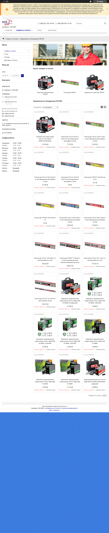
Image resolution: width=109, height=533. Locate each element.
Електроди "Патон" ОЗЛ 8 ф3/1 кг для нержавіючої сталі (45, 259)
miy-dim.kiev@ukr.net (10, 111)
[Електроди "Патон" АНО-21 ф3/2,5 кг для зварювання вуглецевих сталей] (70, 124)
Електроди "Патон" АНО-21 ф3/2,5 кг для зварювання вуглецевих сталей (70, 139)
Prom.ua (64, 406)
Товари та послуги (12, 39)
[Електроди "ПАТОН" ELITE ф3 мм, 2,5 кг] (95, 165)
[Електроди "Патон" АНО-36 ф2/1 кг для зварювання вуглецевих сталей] (70, 205)
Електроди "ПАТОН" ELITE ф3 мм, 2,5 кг (94, 178)
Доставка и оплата (10, 60)
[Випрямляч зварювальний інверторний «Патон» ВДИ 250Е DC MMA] (70, 367)
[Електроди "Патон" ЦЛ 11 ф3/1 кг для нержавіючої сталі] (95, 245)
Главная (8, 30)
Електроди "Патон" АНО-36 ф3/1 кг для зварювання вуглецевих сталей (45, 179)
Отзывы (7, 57)
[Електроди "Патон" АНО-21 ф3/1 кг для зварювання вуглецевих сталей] (95, 124)
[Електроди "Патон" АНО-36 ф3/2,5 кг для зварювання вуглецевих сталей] (70, 165)
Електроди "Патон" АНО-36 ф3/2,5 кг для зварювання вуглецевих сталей (70, 179)
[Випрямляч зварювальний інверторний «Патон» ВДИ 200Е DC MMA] (45, 367)
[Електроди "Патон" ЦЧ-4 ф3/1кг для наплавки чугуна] (45, 286)
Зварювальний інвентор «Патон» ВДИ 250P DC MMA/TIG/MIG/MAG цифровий (95, 382)
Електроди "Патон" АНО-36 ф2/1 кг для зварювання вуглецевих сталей (69, 220)
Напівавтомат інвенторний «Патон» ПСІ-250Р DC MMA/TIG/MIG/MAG (45, 139)
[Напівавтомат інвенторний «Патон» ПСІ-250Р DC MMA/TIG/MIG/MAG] (45, 124)
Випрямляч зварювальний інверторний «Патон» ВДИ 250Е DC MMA (70, 382)
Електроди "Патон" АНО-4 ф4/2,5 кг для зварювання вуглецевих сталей (94, 220)
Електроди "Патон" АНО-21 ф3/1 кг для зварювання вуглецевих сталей (94, 139)
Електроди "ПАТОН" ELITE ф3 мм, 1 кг (45, 219)
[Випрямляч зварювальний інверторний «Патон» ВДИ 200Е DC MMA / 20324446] (45, 326)
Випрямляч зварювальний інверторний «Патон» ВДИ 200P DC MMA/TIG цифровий (70, 301)
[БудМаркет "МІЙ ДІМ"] (7, 22)
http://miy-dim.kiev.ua (10, 108)
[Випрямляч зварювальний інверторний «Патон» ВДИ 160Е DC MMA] (95, 326)
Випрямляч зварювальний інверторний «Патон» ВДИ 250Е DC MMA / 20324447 (70, 341)
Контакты (52, 30)
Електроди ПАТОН (70, 92)
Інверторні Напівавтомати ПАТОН (45, 93)
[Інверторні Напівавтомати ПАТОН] (45, 83)
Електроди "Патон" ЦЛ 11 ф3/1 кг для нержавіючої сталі (95, 259)
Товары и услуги (23, 30)
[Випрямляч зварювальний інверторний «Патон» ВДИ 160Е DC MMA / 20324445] (95, 286)
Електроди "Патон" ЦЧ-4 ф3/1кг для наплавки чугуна (45, 300)
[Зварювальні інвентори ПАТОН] (94, 83)
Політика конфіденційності (70, 408)
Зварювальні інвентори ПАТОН (94, 92)
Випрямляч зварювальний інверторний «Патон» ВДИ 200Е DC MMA (45, 382)
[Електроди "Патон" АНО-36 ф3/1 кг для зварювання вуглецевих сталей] (45, 165)
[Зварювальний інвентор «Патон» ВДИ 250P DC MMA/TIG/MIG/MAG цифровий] (95, 367)
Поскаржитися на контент (53, 408)
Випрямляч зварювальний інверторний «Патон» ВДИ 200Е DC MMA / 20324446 (45, 341)
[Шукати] (105, 23)
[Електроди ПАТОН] (69, 83)
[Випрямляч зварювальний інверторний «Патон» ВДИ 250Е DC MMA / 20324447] (70, 326)
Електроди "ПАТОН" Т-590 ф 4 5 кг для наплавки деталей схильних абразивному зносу (70, 260)
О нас (39, 30)
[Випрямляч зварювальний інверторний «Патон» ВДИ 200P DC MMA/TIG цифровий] (70, 286)
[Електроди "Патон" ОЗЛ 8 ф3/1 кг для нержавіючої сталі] (45, 245)
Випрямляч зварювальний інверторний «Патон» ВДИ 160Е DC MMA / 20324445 (95, 301)
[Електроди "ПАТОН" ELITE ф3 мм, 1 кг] (45, 205)
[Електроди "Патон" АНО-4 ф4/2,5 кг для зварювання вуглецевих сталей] (95, 205)
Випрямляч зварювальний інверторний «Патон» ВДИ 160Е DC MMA (95, 341)
